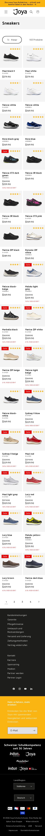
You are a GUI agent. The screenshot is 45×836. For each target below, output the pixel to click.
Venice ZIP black (10, 250)
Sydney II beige (10, 454)
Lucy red (29, 494)
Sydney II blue (32, 413)
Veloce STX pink (33, 216)
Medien (11, 668)
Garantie (12, 619)
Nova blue (30, 139)
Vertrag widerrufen (17, 645)
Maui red (29, 454)
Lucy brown (8, 578)
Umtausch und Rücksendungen (16, 630)
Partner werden (16, 673)
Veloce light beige (31, 371)
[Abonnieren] (34, 730)
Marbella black (10, 329)
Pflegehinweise (15, 624)
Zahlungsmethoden (18, 640)
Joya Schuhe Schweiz (19, 818)
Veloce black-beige (9, 287)
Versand (38, 826)
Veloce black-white (9, 414)
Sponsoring (13, 664)
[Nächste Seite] (38, 602)
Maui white (30, 71)
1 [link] (6, 601)
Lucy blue (7, 535)
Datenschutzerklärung (15, 826)
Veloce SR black (33, 173)
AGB (30, 826)
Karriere (12, 660)
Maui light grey (10, 494)
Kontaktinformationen (30, 830)
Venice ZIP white (34, 329)
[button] (6, 12)
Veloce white (9, 105)
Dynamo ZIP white (31, 251)
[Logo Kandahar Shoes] (22, 761)
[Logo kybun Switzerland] (15, 754)
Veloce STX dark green (10, 174)
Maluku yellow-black (33, 536)
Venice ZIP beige (11, 370)
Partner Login (14, 677)
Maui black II (8, 71)
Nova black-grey (10, 139)
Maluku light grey (31, 287)
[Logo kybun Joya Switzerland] (22, 769)
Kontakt (11, 655)
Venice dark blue (34, 578)
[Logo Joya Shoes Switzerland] (30, 754)
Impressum (13, 830)
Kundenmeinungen (17, 615)
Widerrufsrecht (32, 821)
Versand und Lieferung (19, 636)
